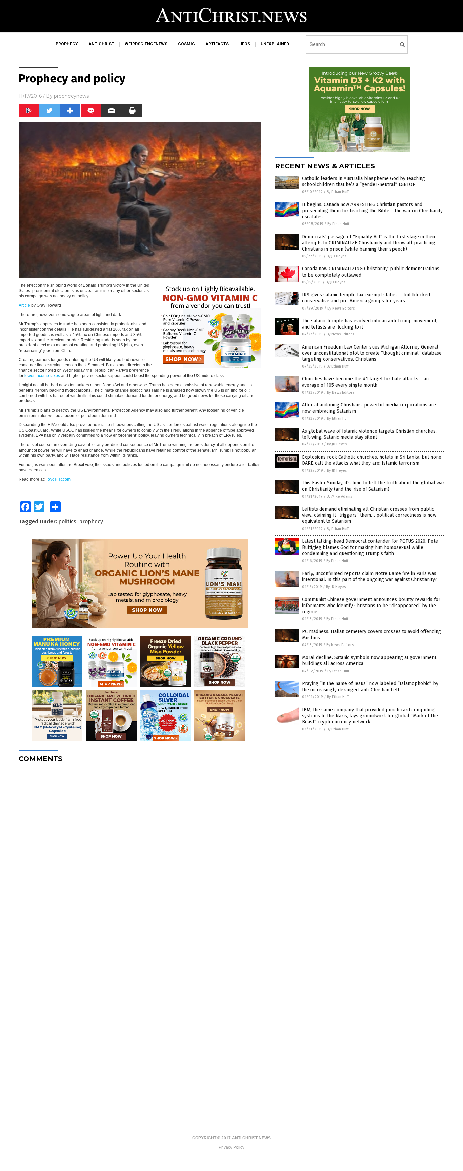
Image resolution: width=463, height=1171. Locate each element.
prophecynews (71, 96)
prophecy (67, 44)
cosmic (186, 44)
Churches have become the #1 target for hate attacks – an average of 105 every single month (365, 382)
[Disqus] (140, 853)
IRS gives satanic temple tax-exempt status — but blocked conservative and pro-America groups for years (366, 298)
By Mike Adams (339, 496)
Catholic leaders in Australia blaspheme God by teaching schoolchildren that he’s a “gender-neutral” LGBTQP (363, 181)
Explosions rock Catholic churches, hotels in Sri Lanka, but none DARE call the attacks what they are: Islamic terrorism (371, 460)
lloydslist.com (58, 479)
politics (67, 521)
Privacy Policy (231, 1147)
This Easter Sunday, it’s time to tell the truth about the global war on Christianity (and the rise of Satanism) (373, 486)
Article (24, 305)
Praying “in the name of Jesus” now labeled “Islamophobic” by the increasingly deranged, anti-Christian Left (370, 687)
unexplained (275, 44)
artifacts (217, 44)
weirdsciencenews (146, 44)
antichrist (101, 44)
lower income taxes (42, 375)
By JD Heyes (336, 256)
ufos (244, 44)
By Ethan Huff (337, 192)
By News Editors (341, 308)
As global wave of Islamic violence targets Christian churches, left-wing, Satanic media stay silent (369, 434)
